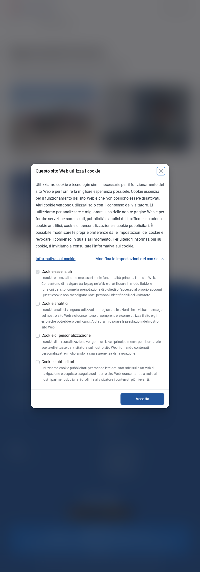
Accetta (142, 399)
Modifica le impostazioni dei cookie (127, 258)
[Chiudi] (161, 171)
